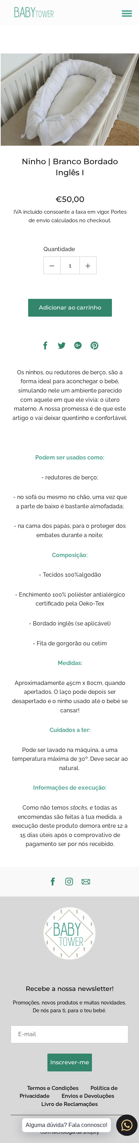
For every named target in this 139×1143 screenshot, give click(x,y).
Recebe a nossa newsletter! (70, 989)
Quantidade (59, 249)
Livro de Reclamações (69, 1104)
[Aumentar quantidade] (88, 265)
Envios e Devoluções (88, 1096)
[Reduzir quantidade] (52, 265)
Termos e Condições (52, 1088)
